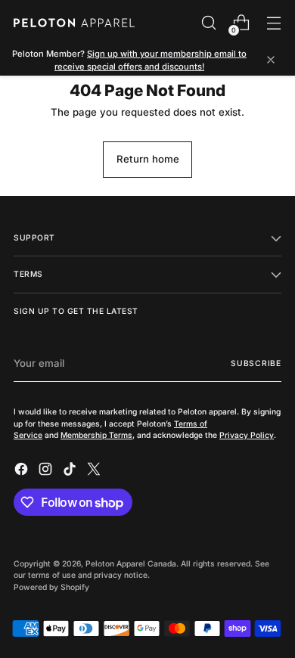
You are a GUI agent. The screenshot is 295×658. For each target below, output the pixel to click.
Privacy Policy (246, 434)
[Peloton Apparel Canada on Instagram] (47, 471)
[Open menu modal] (273, 23)
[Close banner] (271, 61)
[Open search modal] (208, 23)
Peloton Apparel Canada (130, 563)
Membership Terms (96, 434)
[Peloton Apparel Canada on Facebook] (23, 471)
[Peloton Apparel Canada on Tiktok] (71, 471)
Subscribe (256, 363)
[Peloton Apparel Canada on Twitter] (95, 471)
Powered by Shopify (51, 586)
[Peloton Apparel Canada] (74, 22)
